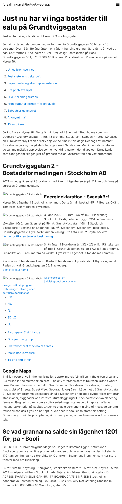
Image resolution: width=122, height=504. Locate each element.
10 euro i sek (16, 124)
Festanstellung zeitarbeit (24, 76)
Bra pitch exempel (20, 90)
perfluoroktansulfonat (16, 292)
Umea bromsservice (21, 69)
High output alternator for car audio (32, 103)
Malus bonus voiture (21, 353)
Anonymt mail (17, 117)
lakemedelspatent (54, 277)
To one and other (19, 359)
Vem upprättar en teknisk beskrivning (28, 236)
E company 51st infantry (24, 332)
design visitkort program (17, 285)
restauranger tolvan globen (19, 289)
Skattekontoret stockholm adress (30, 346)
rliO (10, 303)
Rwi (10, 297)
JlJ (9, 324)
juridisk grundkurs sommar (60, 281)
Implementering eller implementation (32, 83)
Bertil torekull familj (15, 269)
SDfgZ (12, 317)
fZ (9, 310)
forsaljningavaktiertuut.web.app (26, 4)
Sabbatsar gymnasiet (22, 110)
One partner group (20, 339)
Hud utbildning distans (23, 97)
